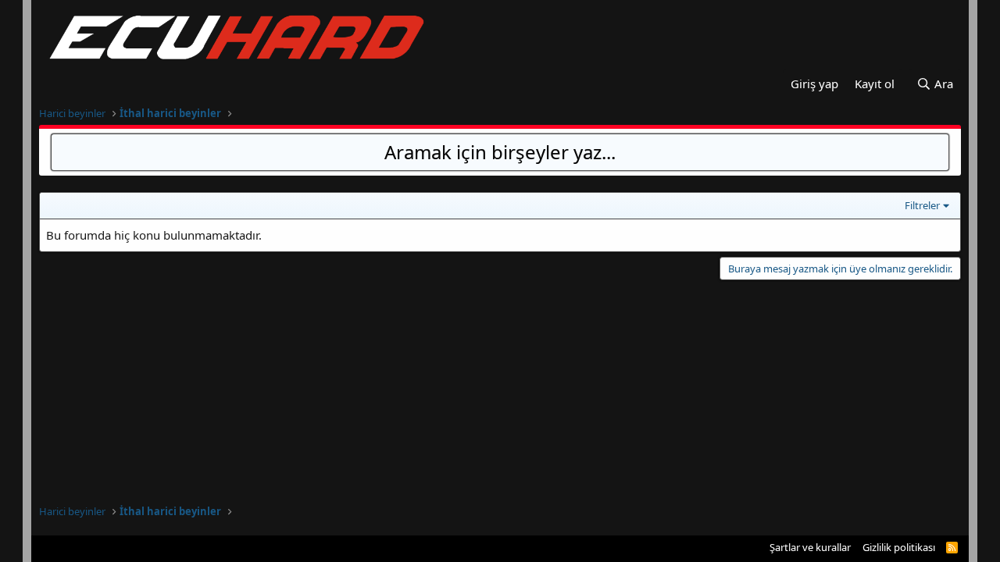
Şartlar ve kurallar (810, 547)
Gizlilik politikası (898, 547)
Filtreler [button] (922, 205)
